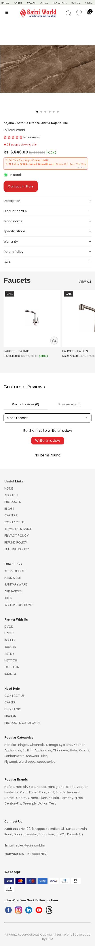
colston (11, 667)
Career (9, 702)
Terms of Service (18, 529)
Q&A (7, 262)
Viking (89, 2)
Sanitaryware (15, 584)
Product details (15, 211)
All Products (15, 571)
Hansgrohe (59, 2)
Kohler (18, 2)
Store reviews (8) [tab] (70, 404)
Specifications (14, 231)
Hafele (9, 633)
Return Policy (13, 251)
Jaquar (31, 2)
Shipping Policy (16, 549)
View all (85, 281)
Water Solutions (18, 605)
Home (8, 488)
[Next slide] (86, 329)
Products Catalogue (22, 723)
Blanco (75, 2)
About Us (11, 495)
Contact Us (14, 522)
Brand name (13, 221)
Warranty (11, 241)
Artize (44, 2)
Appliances (13, 591)
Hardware (12, 578)
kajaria (10, 674)
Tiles (8, 598)
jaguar (10, 647)
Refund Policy (15, 542)
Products (12, 502)
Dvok (8, 626)
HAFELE (5, 2)
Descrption (12, 201)
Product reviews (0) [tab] (25, 404)
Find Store (12, 709)
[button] (13, 137)
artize (9, 653)
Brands (10, 716)
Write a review (47, 440)
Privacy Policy (16, 535)
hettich (10, 660)
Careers (10, 515)
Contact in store (21, 186)
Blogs (9, 508)
